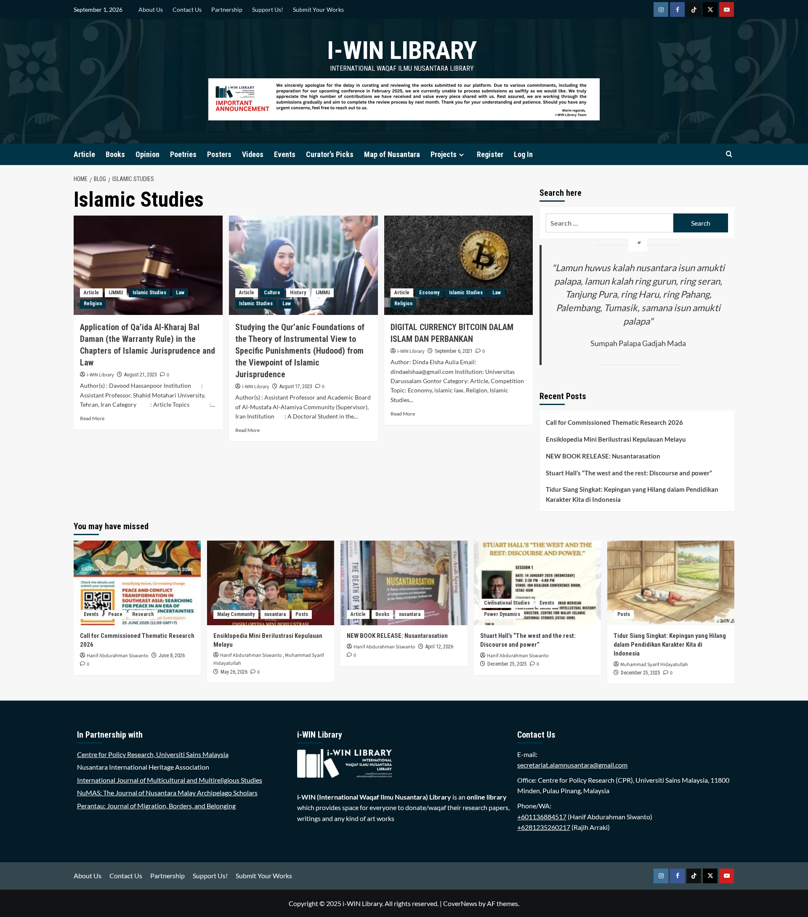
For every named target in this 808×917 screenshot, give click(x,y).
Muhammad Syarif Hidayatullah (654, 664)
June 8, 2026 (172, 655)
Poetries (183, 154)
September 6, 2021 (454, 351)
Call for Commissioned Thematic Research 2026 (614, 422)
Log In (523, 154)
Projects (444, 154)
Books (115, 154)
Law (180, 293)
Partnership (226, 9)
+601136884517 (541, 817)
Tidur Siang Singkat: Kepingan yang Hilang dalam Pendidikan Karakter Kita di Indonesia (632, 494)
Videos (252, 154)
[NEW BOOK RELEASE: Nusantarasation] (404, 583)
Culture (272, 293)
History (298, 293)
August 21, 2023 (140, 375)
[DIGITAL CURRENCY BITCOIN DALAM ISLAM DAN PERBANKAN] (458, 265)
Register (490, 154)
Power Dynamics (502, 614)
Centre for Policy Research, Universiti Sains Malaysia (153, 754)
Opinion (147, 154)
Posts (301, 614)
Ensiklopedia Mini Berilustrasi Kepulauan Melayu (616, 439)
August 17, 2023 (295, 386)
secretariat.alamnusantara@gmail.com (572, 765)
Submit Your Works (318, 9)
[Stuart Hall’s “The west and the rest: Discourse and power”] (537, 583)
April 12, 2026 (439, 647)
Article (84, 154)
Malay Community (236, 614)
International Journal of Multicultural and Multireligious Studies (169, 780)
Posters (219, 154)
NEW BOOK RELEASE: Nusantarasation (603, 456)
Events (284, 154)
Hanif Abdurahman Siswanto (118, 655)
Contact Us (187, 9)
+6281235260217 (543, 827)
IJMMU (116, 293)
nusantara (275, 614)
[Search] (729, 154)
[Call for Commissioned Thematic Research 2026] (137, 583)
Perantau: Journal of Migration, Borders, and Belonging (156, 806)
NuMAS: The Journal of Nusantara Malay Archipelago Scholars (167, 793)
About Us (150, 9)
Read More (92, 418)
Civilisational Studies (507, 603)
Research (143, 614)
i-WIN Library (402, 50)
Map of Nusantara (392, 154)
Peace (115, 614)
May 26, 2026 (234, 672)
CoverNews (460, 903)
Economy (429, 293)
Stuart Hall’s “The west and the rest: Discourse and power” (629, 473)
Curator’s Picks (330, 154)
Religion (93, 304)
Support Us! (267, 9)
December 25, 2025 (507, 664)
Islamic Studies (149, 293)
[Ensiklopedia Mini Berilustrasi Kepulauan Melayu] (270, 583)
